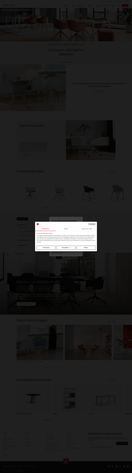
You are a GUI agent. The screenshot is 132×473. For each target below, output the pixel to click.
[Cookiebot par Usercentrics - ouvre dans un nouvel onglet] (89, 224)
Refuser (86, 247)
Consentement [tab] (45, 228)
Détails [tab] (66, 228)
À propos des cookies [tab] (86, 228)
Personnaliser (65, 247)
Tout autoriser (46, 247)
